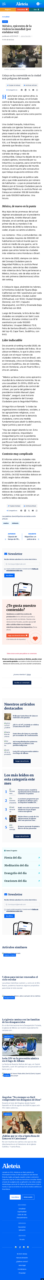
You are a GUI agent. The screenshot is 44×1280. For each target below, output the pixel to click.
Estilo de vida (22, 1215)
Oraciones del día (15, 881)
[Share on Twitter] (29, 90)
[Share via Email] (33, 90)
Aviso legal (22, 1265)
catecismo (7, 1114)
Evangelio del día (15, 873)
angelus (6, 1075)
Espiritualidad (22, 1212)
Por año (22, 1239)
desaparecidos (9, 998)
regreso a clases (9, 955)
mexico (6, 523)
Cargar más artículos (22, 761)
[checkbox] (5, 569)
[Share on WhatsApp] (37, 90)
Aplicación (22, 1230)
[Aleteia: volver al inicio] (22, 4)
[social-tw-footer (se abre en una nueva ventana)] (24, 1247)
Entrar (29, 674)
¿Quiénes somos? (22, 1261)
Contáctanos (22, 1269)
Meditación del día (16, 865)
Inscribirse (9, 575)
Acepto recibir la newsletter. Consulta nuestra (22, 569)
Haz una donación (22, 1258)
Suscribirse (15, 1197)
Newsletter (22, 1227)
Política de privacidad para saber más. (22, 569)
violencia (15, 523)
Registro (8, 9)
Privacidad (22, 1273)
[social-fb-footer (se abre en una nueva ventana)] (20, 1247)
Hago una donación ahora (16, 635)
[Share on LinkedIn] (25, 90)
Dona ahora (21, 9)
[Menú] (8, 4)
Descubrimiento (22, 1218)
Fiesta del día (12, 857)
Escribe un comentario (22, 683)
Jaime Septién (26, 36)
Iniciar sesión (28, 1197)
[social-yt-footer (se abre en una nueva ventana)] (16, 1247)
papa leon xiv (8, 1036)
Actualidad (5, 17)
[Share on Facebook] (22, 90)
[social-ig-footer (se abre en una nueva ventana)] (28, 1247)
